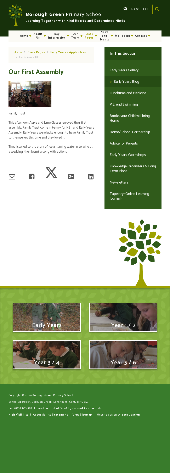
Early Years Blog (30, 57)
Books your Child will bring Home (130, 118)
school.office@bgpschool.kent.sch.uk (73, 408)
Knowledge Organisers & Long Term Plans (133, 168)
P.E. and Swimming (124, 104)
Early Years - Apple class (68, 52)
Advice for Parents (124, 143)
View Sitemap (82, 415)
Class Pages (36, 52)
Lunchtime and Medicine (128, 93)
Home (18, 52)
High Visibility (18, 415)
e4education (130, 415)
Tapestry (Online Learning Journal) (129, 196)
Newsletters (119, 182)
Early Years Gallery (124, 70)
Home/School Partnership (130, 132)
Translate (134, 19)
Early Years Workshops (128, 155)
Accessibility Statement (50, 415)
